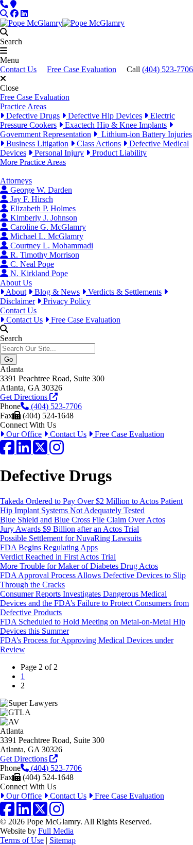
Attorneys (16, 180)
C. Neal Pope (31, 264)
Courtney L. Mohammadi (50, 245)
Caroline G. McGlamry (47, 227)
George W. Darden (40, 189)
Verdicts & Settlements (124, 292)
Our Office (23, 434)
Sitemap (62, 840)
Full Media (56, 830)
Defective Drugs (32, 115)
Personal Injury (58, 152)
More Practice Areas (33, 162)
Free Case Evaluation (81, 69)
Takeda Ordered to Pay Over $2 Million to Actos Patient (91, 501)
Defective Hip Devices (104, 115)
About (15, 292)
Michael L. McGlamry (45, 236)
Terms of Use (22, 840)
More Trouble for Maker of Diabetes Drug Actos (79, 566)
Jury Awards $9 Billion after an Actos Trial (69, 529)
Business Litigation (36, 143)
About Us (16, 282)
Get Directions (24, 397)
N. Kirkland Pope (38, 273)
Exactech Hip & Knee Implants (115, 125)
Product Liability (118, 152)
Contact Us (18, 69)
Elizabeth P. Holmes (42, 208)
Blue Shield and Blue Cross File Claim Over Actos (82, 519)
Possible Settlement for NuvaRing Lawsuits (71, 538)
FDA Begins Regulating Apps (49, 547)
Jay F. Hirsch (30, 199)
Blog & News (56, 292)
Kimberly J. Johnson (42, 217)
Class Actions (98, 143)
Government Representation (45, 134)
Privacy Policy (66, 301)
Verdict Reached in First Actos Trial (58, 556)
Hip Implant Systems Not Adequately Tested (72, 510)
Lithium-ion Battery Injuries (144, 134)
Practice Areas (23, 106)
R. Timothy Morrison (43, 254)
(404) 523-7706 (167, 69)
